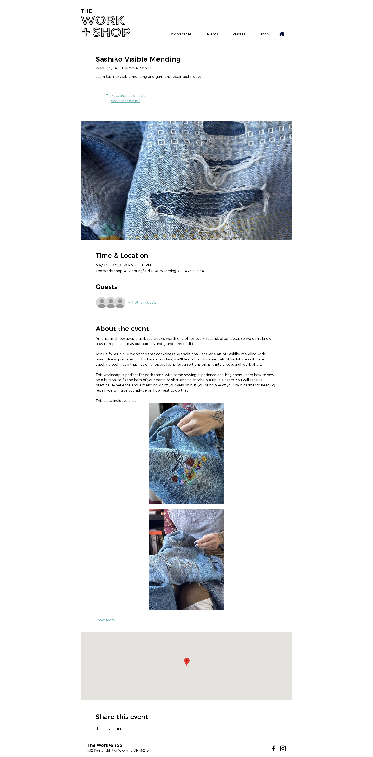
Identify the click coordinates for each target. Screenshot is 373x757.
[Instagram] (283, 748)
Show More (105, 620)
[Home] (281, 34)
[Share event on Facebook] (98, 728)
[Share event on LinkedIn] (119, 728)
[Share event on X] (108, 728)
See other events (125, 101)
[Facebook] (274, 748)
